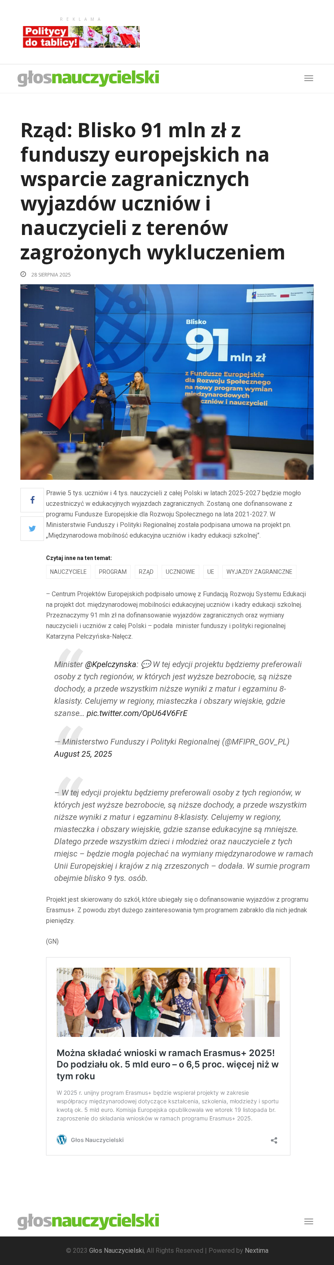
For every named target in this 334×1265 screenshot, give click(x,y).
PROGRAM (113, 572)
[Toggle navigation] (308, 1221)
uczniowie (180, 572)
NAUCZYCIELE (68, 572)
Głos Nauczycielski (116, 1250)
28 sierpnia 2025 (50, 274)
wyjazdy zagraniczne (259, 572)
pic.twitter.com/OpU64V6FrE (137, 713)
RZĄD (146, 572)
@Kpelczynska (110, 664)
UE (210, 572)
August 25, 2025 (83, 754)
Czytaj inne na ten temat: (79, 558)
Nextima (256, 1250)
